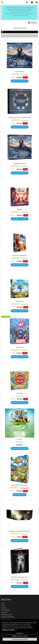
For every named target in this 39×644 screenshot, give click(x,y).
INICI (3, 603)
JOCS (3, 606)
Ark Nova (19, 439)
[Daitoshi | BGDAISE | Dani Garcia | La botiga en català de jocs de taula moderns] (19, 193)
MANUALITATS (6, 615)
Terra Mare (19, 393)
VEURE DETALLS (19, 494)
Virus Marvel (19, 347)
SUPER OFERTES (7, 617)
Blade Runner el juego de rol (19, 577)
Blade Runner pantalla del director (19, 531)
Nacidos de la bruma (20, 163)
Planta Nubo (19, 301)
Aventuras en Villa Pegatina (19, 485)
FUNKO (4, 608)
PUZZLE (4, 612)
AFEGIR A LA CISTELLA (19, 81)
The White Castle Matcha (19, 255)
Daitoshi (19, 209)
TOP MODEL (6, 610)
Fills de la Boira (19, 71)
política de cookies (8, 630)
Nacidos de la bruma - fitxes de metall (20, 117)
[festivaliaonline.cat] (2, 3)
